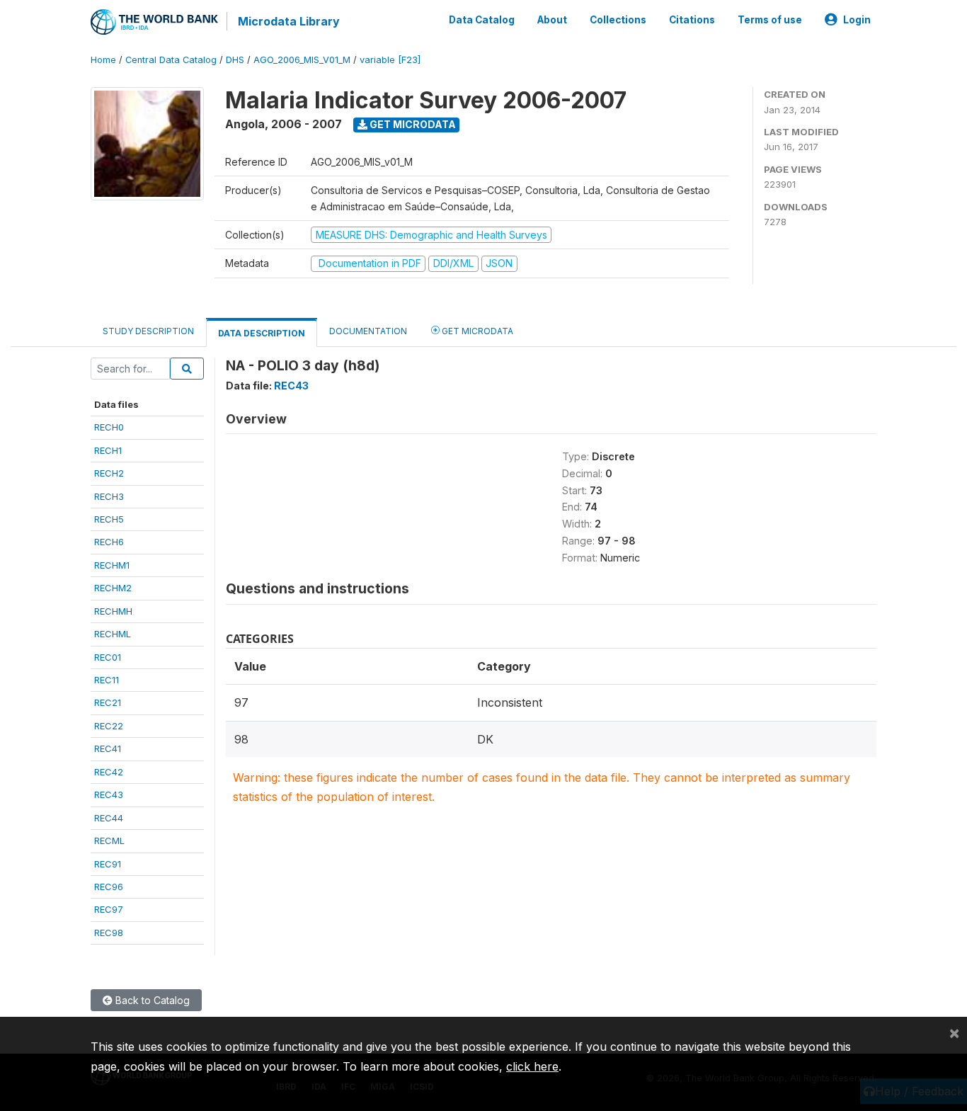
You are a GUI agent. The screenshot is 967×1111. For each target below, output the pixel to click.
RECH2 (109, 473)
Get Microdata (411, 124)
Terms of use (770, 19)
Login (857, 19)
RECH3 (109, 496)
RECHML (112, 633)
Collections (618, 19)
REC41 (107, 748)
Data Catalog (482, 19)
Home (103, 60)
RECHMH (113, 611)
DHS (235, 60)
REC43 (108, 794)
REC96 (108, 886)
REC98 (108, 932)
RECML (109, 840)
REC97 (108, 909)
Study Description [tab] (148, 331)
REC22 (108, 725)
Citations (692, 19)
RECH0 (109, 427)
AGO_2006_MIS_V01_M (301, 60)
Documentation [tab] (368, 331)
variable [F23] (390, 60)
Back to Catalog (151, 1000)
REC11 (106, 679)
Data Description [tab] (261, 333)
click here (532, 1066)
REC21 (107, 702)
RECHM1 (112, 565)
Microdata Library (289, 21)
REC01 (107, 657)
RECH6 (109, 541)
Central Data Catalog (171, 60)
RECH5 (109, 519)
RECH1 (108, 450)
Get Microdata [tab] (476, 331)
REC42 (108, 771)
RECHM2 (113, 587)
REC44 (108, 818)
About (552, 19)
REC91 (107, 864)
